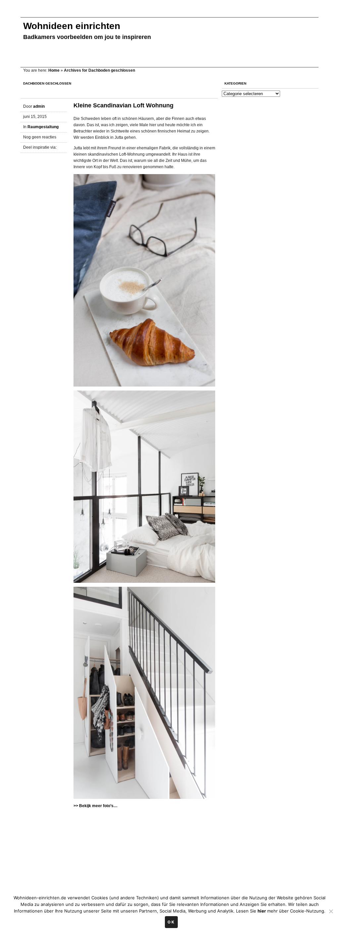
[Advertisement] (141, 12)
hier (262, 911)
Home (54, 70)
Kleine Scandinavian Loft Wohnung (123, 105)
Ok (171, 922)
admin (39, 106)
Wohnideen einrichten (71, 26)
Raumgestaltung (43, 127)
